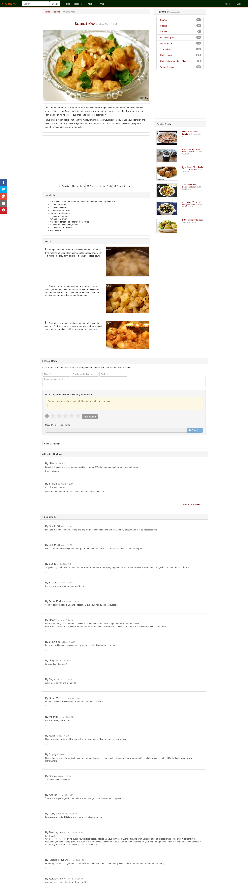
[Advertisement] (96, 158)
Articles (91, 3)
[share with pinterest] (3, 210)
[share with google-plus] (3, 196)
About (228, 3)
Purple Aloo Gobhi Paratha (190, 132)
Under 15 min (166, 55)
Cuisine (163, 25)
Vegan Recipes (167, 66)
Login (239, 3)
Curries (163, 31)
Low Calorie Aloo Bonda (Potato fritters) (192, 168)
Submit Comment (52, 443)
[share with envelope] (3, 203)
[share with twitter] (3, 189)
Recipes (78, 3)
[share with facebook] (3, 182)
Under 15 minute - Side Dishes (174, 61)
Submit (55, 3)
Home (67, 3)
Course (163, 19)
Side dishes (165, 49)
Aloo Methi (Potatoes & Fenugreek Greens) (192, 203)
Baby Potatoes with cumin (192, 219)
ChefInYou (9, 3)
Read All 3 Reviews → (193, 504)
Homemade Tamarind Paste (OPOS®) (191, 150)
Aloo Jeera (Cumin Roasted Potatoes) (189, 185)
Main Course (166, 43)
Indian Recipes (167, 37)
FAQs (101, 3)
